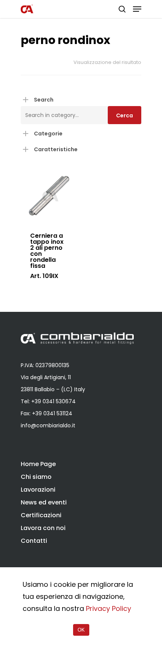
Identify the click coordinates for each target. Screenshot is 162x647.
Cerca (124, 115)
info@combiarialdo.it (48, 425)
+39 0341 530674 (53, 401)
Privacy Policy (108, 608)
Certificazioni (41, 515)
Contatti (34, 540)
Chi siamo (36, 476)
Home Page (38, 464)
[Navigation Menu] (137, 9)
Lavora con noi (43, 528)
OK (81, 630)
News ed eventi (44, 502)
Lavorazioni (38, 489)
